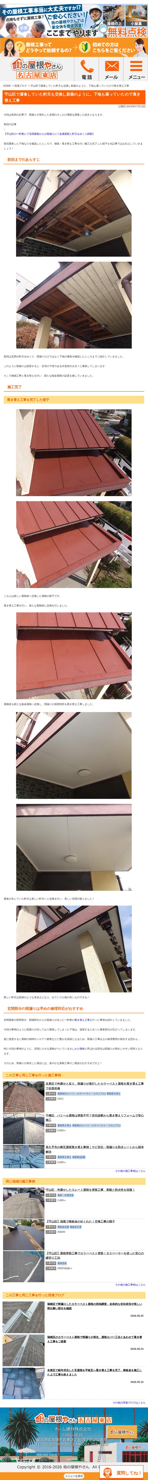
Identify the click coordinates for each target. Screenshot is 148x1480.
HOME (7, 85)
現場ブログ (20, 85)
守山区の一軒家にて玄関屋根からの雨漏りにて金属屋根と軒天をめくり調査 (49, 133)
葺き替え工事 (82, 1019)
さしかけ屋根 (77, 1048)
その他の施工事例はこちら (130, 1170)
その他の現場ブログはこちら (129, 1402)
